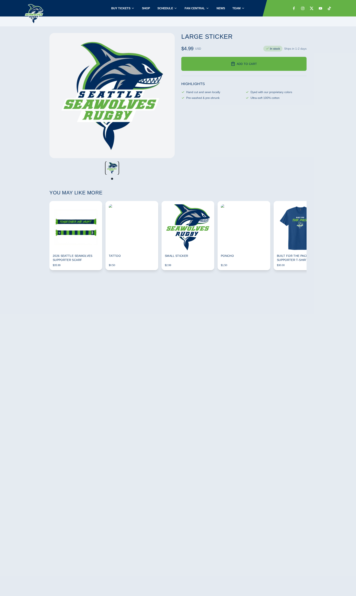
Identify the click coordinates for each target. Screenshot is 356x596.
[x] (311, 8)
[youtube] (320, 8)
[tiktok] (329, 8)
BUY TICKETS (120, 8)
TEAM (236, 8)
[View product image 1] (112, 168)
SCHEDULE (165, 8)
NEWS (221, 8)
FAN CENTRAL (195, 8)
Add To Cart (247, 63)
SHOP (146, 8)
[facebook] (293, 8)
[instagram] (302, 8)
